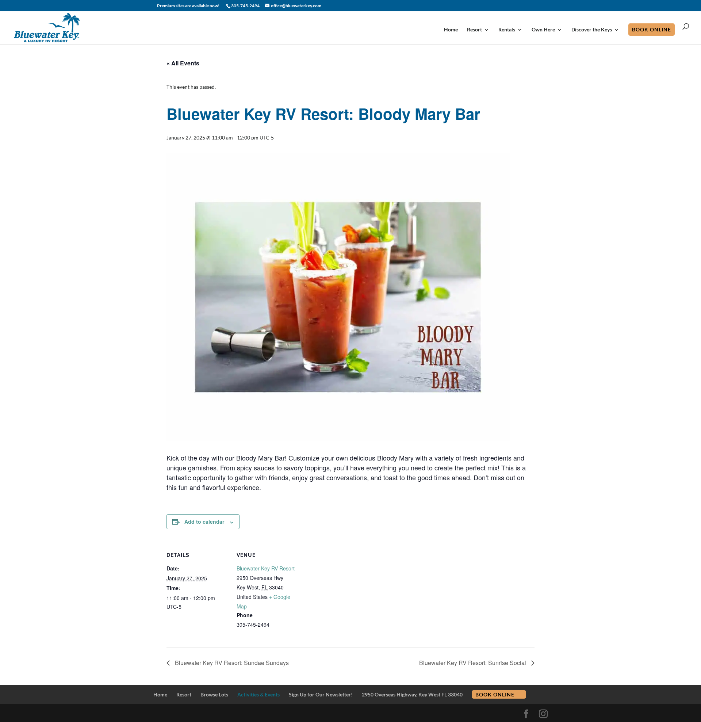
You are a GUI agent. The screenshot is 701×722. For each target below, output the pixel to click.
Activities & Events (258, 694)
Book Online (651, 29)
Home (451, 30)
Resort (474, 30)
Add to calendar (204, 521)
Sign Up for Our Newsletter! (321, 694)
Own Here (543, 30)
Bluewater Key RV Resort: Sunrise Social (473, 662)
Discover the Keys (591, 30)
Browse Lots (214, 694)
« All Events (182, 63)
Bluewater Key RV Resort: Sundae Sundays (231, 662)
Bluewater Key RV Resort (266, 568)
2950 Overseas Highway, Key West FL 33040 (412, 694)
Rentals (506, 30)
